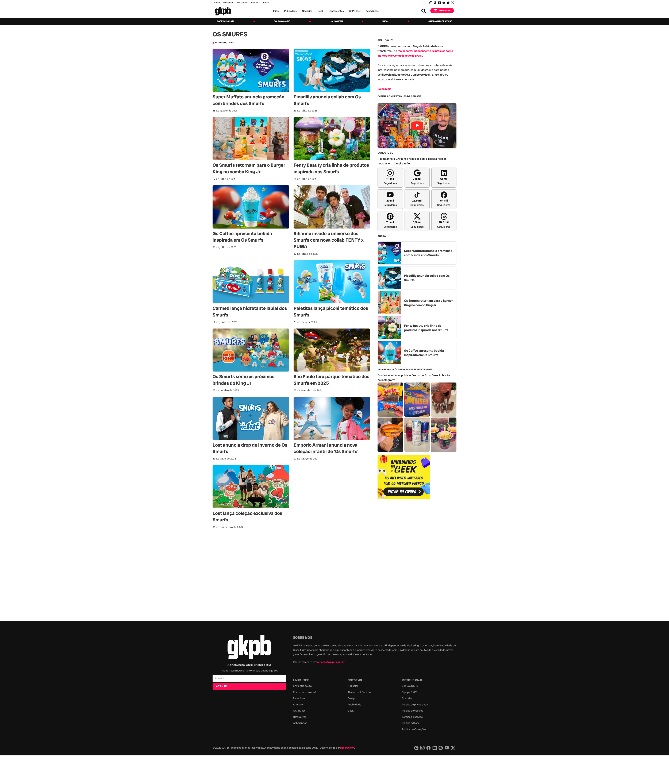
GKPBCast (354, 11)
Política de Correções (414, 729)
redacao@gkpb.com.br (331, 662)
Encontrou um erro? (304, 692)
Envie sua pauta (302, 686)
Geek (320, 11)
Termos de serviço (412, 717)
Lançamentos (336, 11)
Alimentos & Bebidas (359, 692)
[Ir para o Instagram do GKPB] (431, 2)
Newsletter (242, 2)
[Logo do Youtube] (447, 748)
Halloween (336, 21)
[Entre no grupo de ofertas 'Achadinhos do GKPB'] (404, 477)
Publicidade (290, 11)
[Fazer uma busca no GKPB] (424, 11)
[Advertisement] (404, 558)
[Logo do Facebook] (428, 748)
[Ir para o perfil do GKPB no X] (452, 2)
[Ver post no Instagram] (390, 400)
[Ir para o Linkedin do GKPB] (439, 2)
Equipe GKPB (409, 692)
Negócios (307, 11)
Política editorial (411, 723)
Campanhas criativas (440, 21)
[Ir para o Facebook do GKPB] (448, 2)
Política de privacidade (415, 704)
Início (276, 11)
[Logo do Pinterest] (441, 748)
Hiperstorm (347, 748)
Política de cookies (412, 710)
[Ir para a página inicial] (223, 11)
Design (352, 698)
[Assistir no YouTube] (417, 125)
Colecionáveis (282, 21)
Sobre (217, 2)
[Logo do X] (453, 748)
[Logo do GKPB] (249, 648)
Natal (385, 21)
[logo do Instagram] (416, 748)
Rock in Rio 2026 (225, 21)
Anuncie (254, 2)
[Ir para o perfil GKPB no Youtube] (444, 2)
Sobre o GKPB (410, 686)
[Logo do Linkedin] (435, 748)
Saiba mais (384, 89)
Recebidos (228, 2)
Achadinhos (372, 11)
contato (265, 2)
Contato (407, 698)
